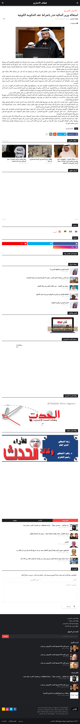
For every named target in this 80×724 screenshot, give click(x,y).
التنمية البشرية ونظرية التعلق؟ (60, 302)
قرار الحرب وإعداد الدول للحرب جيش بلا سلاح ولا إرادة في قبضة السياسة (47, 277)
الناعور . (66, 542)
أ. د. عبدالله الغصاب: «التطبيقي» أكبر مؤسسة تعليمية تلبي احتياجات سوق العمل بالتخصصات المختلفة (67, 161)
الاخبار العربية (70, 10)
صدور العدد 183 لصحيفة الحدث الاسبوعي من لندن (55, 654)
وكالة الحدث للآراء (73, 621)
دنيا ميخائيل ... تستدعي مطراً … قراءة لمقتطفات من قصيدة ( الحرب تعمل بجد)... (45, 525)
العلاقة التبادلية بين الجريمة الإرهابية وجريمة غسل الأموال (52, 294)
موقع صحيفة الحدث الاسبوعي (70, 623)
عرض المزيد (5, 140)
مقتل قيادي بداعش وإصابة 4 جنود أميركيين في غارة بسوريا (16, 160)
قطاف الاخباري (40, 3)
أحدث (75, 219)
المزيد (55, 232)
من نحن (21, 721)
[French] (70, 232)
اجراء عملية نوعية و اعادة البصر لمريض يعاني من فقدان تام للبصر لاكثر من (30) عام (45, 558)
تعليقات (15, 520)
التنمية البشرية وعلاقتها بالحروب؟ (59, 269)
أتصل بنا (4, 721)
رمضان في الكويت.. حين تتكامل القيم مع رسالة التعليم (53, 286)
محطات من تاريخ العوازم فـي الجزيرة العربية (56, 693)
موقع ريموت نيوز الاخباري (71, 626)
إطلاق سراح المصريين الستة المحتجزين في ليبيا (40, 160)
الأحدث (40, 520)
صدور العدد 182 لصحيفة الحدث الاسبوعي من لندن (55, 663)
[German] (64, 232)
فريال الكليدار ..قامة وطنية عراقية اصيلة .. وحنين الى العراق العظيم (49, 533)
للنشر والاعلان (12, 721)
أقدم (4, 219)
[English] (75, 232)
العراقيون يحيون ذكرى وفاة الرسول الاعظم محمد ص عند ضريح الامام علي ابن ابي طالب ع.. (42, 550)
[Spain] (59, 232)
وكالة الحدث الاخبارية (72, 618)
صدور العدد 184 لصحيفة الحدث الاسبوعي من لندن (55, 646)
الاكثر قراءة (65, 520)
